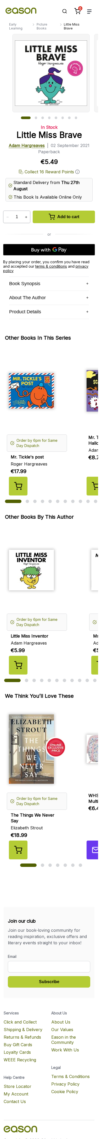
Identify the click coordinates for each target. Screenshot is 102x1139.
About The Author (27, 297)
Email (12, 956)
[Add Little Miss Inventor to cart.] (18, 665)
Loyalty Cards (17, 1052)
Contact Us (15, 1101)
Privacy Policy (65, 1084)
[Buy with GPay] (49, 249)
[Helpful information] (77, 171)
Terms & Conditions (70, 1076)
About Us (60, 1022)
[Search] (62, 11)
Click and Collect (20, 1022)
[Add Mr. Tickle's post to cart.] (18, 486)
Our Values (62, 1029)
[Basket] (77, 11)
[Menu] (89, 11)
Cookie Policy (64, 1091)
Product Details (25, 311)
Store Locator (17, 1086)
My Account (16, 1094)
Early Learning (15, 26)
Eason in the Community (63, 1039)
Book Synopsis (24, 283)
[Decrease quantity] (7, 217)
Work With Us (65, 1049)
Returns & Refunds (22, 1037)
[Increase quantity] (26, 217)
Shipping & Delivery (23, 1029)
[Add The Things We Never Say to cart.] (18, 850)
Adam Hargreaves (27, 145)
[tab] (26, 118)
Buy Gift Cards (18, 1044)
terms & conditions (51, 266)
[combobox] (62, 11)
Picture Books (42, 26)
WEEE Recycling (20, 1059)
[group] (55, 73)
